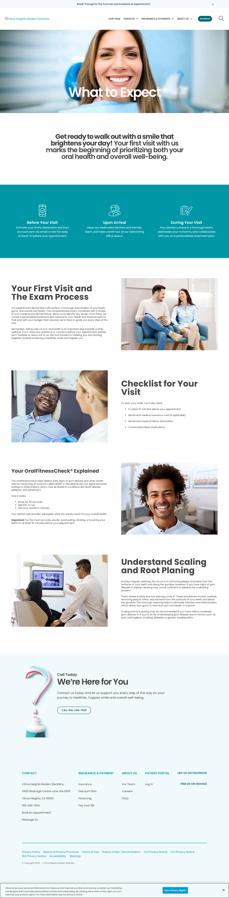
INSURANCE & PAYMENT (96, 773)
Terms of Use (90, 852)
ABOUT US (183, 18)
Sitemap (75, 856)
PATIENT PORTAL (157, 773)
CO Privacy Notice (182, 852)
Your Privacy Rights (175, 890)
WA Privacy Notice (34, 856)
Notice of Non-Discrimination (121, 852)
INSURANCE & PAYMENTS (155, 18)
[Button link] (221, 19)
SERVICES (129, 18)
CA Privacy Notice (155, 852)
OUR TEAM (114, 18)
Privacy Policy (31, 852)
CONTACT (29, 773)
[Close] (223, 890)
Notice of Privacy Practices (61, 852)
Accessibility (57, 856)
